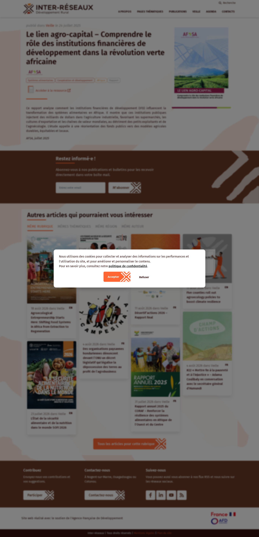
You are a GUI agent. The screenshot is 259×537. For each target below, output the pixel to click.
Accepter (113, 276)
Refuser (144, 277)
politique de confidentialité (128, 266)
